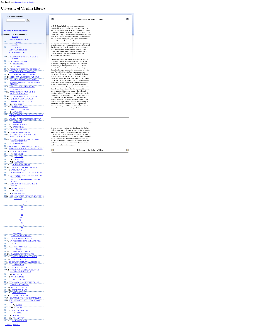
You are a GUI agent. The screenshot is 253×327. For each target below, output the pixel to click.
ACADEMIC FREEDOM (19, 61)
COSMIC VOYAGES (18, 279)
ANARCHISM (18, 89)
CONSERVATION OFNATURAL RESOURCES (24, 262)
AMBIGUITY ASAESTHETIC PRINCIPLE (24, 77)
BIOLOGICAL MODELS (18, 151)
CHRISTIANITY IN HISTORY (21, 236)
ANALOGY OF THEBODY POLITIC (22, 87)
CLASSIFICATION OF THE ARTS (22, 254)
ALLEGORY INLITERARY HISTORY (23, 74)
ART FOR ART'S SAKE (20, 107)
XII (21, 230)
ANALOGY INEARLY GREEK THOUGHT (24, 80)
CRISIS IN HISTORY (19, 293)
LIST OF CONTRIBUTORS (18, 50)
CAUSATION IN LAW (18, 170)
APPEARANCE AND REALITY (21, 102)
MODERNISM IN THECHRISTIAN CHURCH (25, 241)
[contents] (18, 47)
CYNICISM (18, 308)
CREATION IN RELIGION (20, 287)
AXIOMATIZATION (20, 124)
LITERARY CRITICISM (20, 295)
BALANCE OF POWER (19, 130)
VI (22, 215)
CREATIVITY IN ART (19, 290)
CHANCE (19, 191)
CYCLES (19, 305)
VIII (20, 220)
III (22, 207)
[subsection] (18, 199)
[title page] (15, 37)
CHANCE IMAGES (19, 193)
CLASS (18, 249)
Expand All (16, 325)
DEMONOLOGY (19, 318)
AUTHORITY (17, 122)
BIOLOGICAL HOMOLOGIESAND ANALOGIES (25, 149)
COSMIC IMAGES (17, 277)
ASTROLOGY (17, 112)
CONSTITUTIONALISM (19, 267)
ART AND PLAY (18, 104)
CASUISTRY (19, 157)
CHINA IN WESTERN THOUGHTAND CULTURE (26, 196)
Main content (18, 2)
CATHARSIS (18, 159)
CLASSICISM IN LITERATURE (21, 251)
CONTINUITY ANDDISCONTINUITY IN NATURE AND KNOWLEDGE (24, 271)
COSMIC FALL (18, 274)
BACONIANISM (18, 127)
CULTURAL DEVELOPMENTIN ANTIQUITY (25, 298)
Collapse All (8, 325)
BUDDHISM (18, 154)
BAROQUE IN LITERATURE (21, 132)
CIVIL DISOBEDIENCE (19, 246)
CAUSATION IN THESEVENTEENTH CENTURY (26, 173)
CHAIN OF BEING (18, 188)
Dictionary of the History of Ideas (15, 30)
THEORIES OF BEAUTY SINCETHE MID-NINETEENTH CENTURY (24, 140)
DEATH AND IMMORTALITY (21, 310)
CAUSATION (19, 162)
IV (22, 209)
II (23, 204)
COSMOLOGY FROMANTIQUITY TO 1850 (24, 282)
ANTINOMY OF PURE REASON (22, 99)
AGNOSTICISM (18, 64)
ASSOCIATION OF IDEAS (20, 109)
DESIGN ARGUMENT (19, 321)
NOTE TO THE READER (17, 52)
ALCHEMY (17, 66)
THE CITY (17, 244)
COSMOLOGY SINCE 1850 (19, 285)
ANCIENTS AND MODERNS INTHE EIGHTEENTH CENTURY (22, 93)
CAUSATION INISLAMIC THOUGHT (24, 167)
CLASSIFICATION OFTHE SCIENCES (24, 257)
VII (21, 217)
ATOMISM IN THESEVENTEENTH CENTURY (25, 119)
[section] (18, 42)
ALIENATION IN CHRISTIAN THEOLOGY (25, 69)
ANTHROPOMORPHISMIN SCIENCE (24, 96)
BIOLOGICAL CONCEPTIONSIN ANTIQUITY (25, 146)
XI (22, 228)
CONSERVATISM (18, 265)
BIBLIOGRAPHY (18, 233)
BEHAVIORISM (18, 144)
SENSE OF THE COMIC (20, 259)
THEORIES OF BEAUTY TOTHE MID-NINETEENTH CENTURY (23, 136)
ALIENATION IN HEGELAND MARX (22, 72)
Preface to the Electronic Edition (18, 39)
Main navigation (29, 2)
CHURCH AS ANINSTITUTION (21, 238)
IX (22, 222)
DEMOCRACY (18, 315)
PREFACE (15, 45)
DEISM (19, 313)
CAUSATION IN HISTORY (21, 165)
